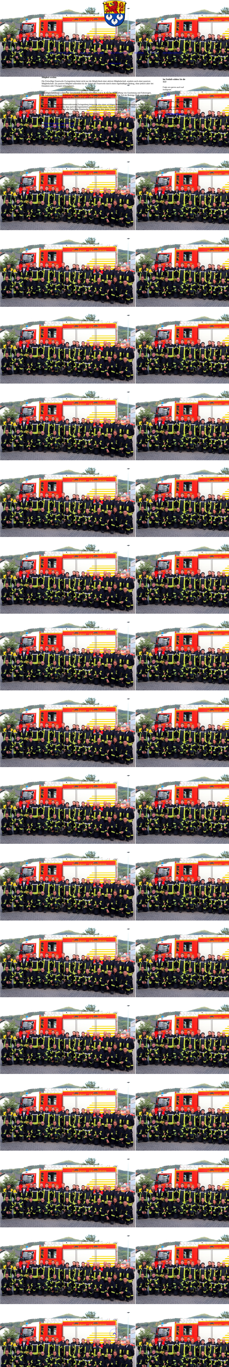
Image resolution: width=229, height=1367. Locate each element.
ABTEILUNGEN (66, 53)
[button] (114, 1333)
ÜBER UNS (85, 53)
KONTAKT (153, 53)
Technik (139, 53)
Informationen (172, 53)
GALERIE (99, 53)
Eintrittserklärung (174, 114)
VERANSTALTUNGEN (119, 53)
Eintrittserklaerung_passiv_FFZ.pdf (59, 123)
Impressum (114, 63)
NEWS (51, 53)
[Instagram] (168, 94)
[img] (114, 13)
